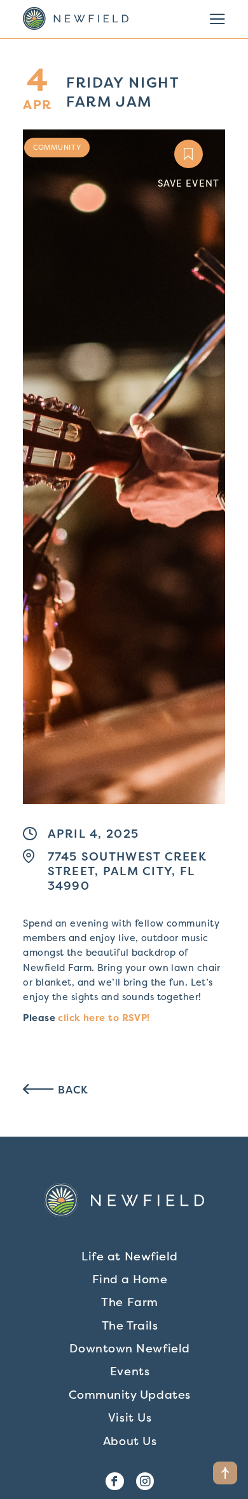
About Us (129, 1441)
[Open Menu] (217, 19)
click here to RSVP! (103, 1018)
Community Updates (129, 1395)
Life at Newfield (129, 1256)
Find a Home (130, 1279)
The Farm (129, 1302)
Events (129, 1371)
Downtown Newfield (129, 1348)
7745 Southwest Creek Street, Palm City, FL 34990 (127, 871)
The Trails (130, 1325)
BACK (71, 1090)
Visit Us (129, 1417)
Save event (188, 183)
